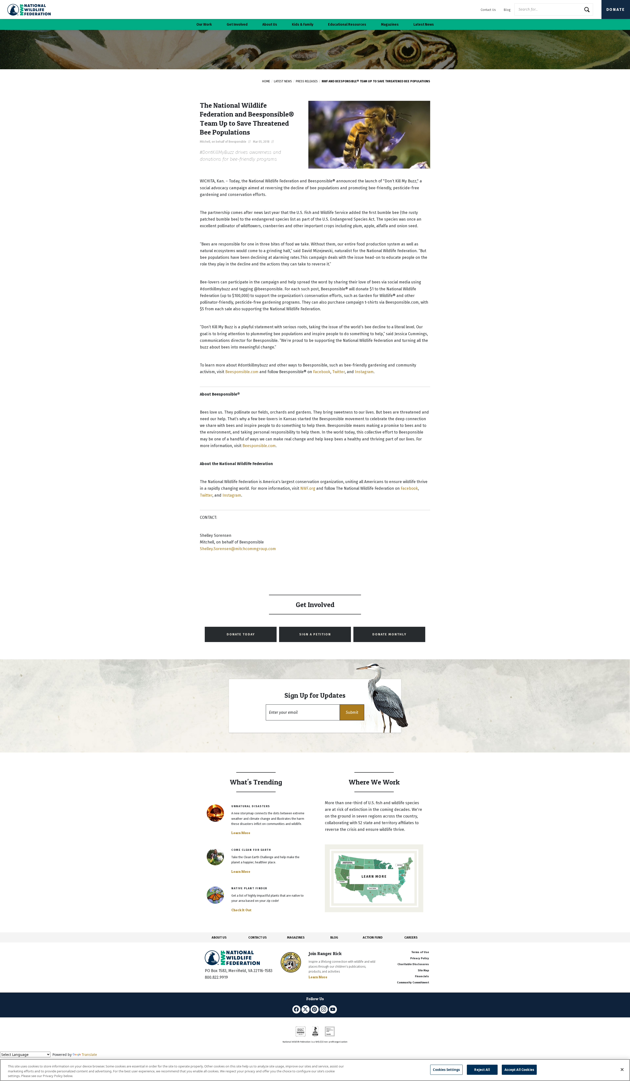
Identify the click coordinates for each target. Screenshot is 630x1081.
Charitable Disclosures (413, 964)
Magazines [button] (390, 24)
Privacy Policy (419, 958)
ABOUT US (219, 937)
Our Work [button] (204, 24)
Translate (89, 1054)
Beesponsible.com (241, 371)
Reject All (482, 1069)
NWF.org (307, 488)
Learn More (240, 833)
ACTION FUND (372, 937)
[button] (352, 712)
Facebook (321, 371)
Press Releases (307, 81)
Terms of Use (420, 952)
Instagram (364, 371)
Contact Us (488, 10)
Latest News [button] (423, 24)
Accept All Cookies (519, 1069)
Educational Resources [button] (347, 24)
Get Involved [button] (237, 24)
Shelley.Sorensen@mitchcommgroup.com (238, 548)
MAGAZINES (296, 937)
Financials (422, 976)
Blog (507, 10)
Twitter (338, 371)
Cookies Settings (446, 1069)
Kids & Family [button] (302, 24)
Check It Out (241, 910)
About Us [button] (269, 24)
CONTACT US (257, 937)
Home (266, 81)
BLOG (334, 937)
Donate (615, 9)
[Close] (622, 1069)
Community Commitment (413, 982)
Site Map (423, 970)
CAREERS (411, 937)
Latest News (283, 81)
